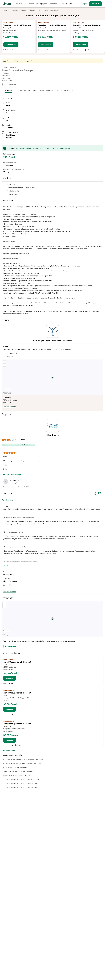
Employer (49, 90)
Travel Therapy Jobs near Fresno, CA (14, 767)
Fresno (40, 10)
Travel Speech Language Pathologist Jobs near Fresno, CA (22, 759)
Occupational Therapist (18, 10)
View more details (9, 407)
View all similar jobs (8, 750)
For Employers (41, 4)
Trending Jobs (67, 4)
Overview (8, 90)
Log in (85, 4)
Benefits (23, 90)
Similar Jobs (68, 90)
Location (59, 90)
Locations (30, 4)
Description (32, 90)
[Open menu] (2, 90)
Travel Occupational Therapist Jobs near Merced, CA (20, 787)
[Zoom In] (4, 362)
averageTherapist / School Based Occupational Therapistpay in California (44, 148)
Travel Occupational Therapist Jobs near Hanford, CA (20, 779)
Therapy (4, 10)
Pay (16, 90)
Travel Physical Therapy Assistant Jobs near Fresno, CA (21, 763)
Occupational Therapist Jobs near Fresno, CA (17, 771)
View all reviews (7, 500)
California (32, 10)
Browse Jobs (19, 4)
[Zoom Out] (4, 364)
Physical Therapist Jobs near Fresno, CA (16, 775)
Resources (53, 4)
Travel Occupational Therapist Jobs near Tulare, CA (19, 783)
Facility (41, 90)
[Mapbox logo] (6, 393)
